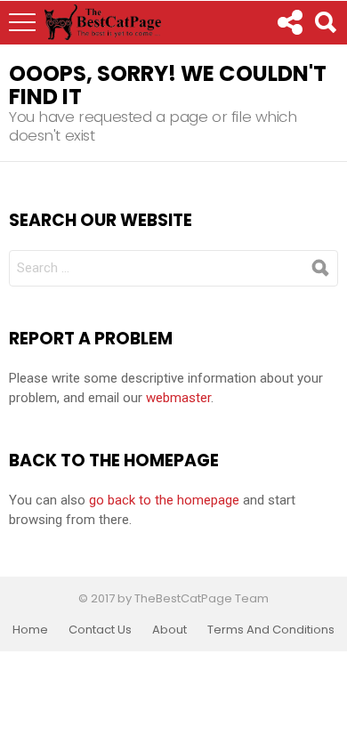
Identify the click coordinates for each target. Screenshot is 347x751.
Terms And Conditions (271, 630)
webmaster (178, 398)
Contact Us (100, 630)
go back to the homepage (164, 500)
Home (30, 630)
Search (324, 22)
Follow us (289, 22)
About (169, 630)
